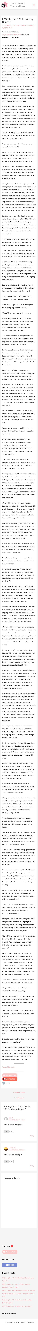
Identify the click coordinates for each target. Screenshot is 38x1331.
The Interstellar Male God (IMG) (23, 26)
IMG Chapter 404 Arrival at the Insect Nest (17, 1306)
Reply (32, 1136)
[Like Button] (3, 1083)
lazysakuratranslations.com (11, 35)
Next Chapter (19, 1098)
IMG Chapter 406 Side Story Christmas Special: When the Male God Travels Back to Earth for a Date (18, 1293)
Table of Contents (8, 1067)
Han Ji (11, 1118)
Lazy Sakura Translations (17, 4)
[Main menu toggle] (34, 5)
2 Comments (6, 26)
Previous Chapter (19, 1092)
